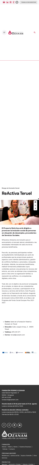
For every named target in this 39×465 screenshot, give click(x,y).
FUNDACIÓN (6, 444)
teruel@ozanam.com (18, 335)
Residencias (5, 455)
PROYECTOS (6, 462)
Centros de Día (14, 455)
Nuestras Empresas (25, 446)
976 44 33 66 (6, 397)
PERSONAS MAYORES (9, 453)
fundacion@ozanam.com (10, 400)
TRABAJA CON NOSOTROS (28, 2)
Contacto (12, 449)
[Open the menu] (4, 32)
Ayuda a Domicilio (26, 455)
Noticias (5, 449)
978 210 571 (16, 332)
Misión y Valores (13, 446)
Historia (4, 446)
